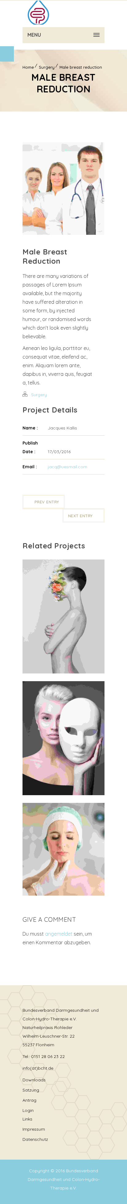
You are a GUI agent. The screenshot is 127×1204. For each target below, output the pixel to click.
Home (28, 67)
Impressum (34, 1129)
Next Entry (80, 515)
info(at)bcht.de (38, 1068)
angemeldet (58, 934)
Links (27, 1119)
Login (28, 1110)
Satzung (31, 1090)
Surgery (47, 67)
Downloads (34, 1080)
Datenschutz (35, 1139)
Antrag (29, 1100)
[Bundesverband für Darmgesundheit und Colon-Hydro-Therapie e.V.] (38, 12)
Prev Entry (47, 501)
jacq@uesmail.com (67, 467)
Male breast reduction (80, 67)
